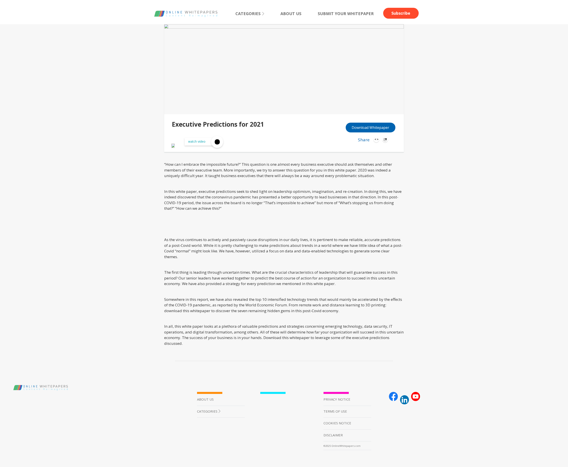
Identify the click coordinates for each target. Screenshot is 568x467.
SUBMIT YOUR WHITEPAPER (346, 13)
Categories (247, 13)
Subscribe (400, 13)
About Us (290, 13)
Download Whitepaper (370, 127)
